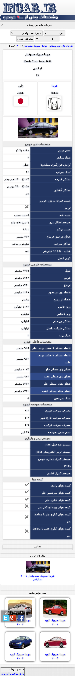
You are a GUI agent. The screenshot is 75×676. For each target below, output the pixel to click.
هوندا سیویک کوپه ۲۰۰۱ (55, 622)
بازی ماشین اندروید (12, 673)
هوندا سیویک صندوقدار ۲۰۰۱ (37, 577)
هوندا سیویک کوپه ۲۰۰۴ (20, 656)
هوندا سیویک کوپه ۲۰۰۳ (55, 656)
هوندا (54, 85)
